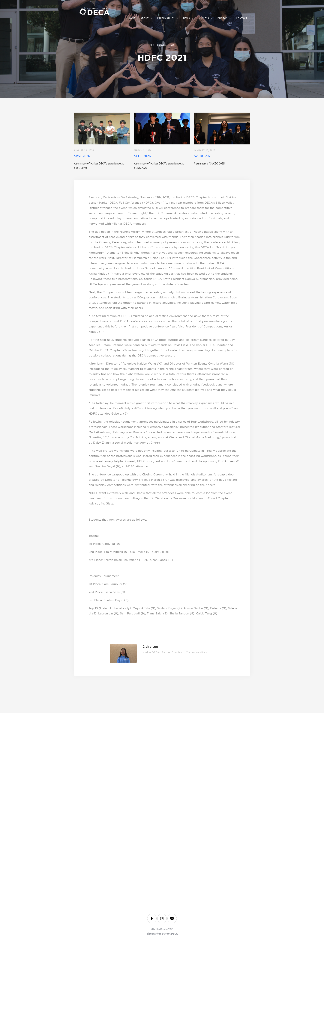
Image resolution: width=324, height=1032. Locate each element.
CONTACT (241, 18)
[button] (146, 18)
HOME (131, 18)
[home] (107, 11)
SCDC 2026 (142, 156)
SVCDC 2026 (203, 156)
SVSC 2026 (82, 156)
